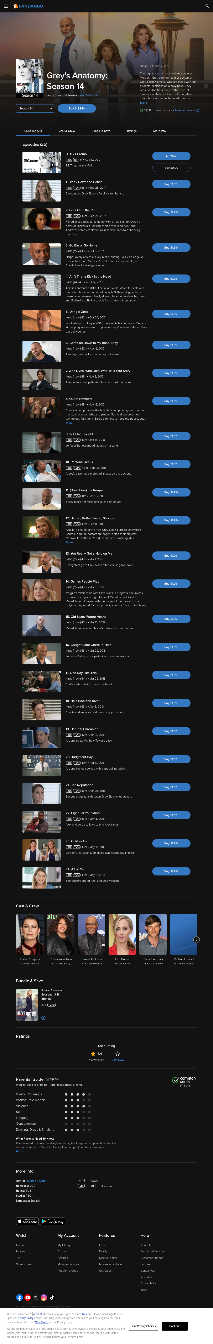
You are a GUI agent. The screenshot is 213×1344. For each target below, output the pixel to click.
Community (96, 1060)
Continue (174, 1326)
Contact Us (148, 1270)
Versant (37, 1314)
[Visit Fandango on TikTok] (52, 1297)
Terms (83, 1314)
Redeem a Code (68, 1270)
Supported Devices (153, 1251)
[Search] (207, 6)
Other (43, 1181)
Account (63, 1251)
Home (20, 1245)
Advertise (146, 1277)
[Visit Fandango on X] (35, 1297)
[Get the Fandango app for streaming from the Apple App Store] (27, 1221)
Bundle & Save (101, 131)
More (143, 102)
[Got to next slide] (196, 940)
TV (18, 1258)
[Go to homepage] (28, 6)
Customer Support (152, 1258)
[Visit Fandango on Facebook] (19, 1297)
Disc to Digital (108, 1258)
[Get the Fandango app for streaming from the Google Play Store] (52, 1221)
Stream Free (24, 1264)
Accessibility (148, 1283)
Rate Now (117, 1060)
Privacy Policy (25, 1318)
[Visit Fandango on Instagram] (43, 1297)
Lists (102, 1245)
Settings (63, 1258)
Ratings (132, 131)
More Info (159, 131)
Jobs (144, 1290)
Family (103, 1251)
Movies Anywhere (110, 1264)
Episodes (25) (33, 131)
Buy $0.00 (171, 168)
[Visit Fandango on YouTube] (27, 1297)
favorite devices (185, 110)
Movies (20, 1251)
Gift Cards (105, 1270)
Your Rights (41, 1322)
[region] (106, 1326)
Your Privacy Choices (143, 1326)
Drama (31, 1181)
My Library (64, 1245)
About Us (146, 1245)
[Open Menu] (6, 6)
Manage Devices (68, 1264)
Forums (145, 1264)
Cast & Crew (67, 131)
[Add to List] (43, 1018)
